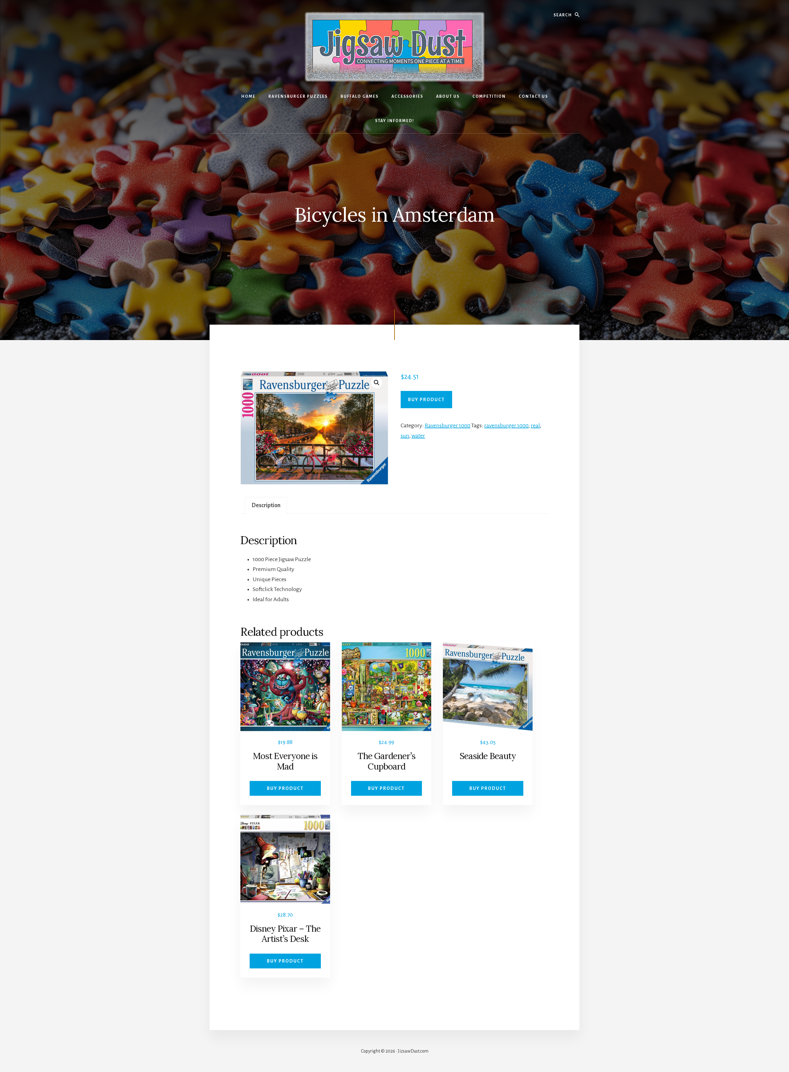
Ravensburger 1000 (447, 425)
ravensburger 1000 (506, 425)
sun (405, 436)
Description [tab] (265, 505)
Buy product (426, 399)
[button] (376, 382)
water (418, 436)
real (535, 425)
